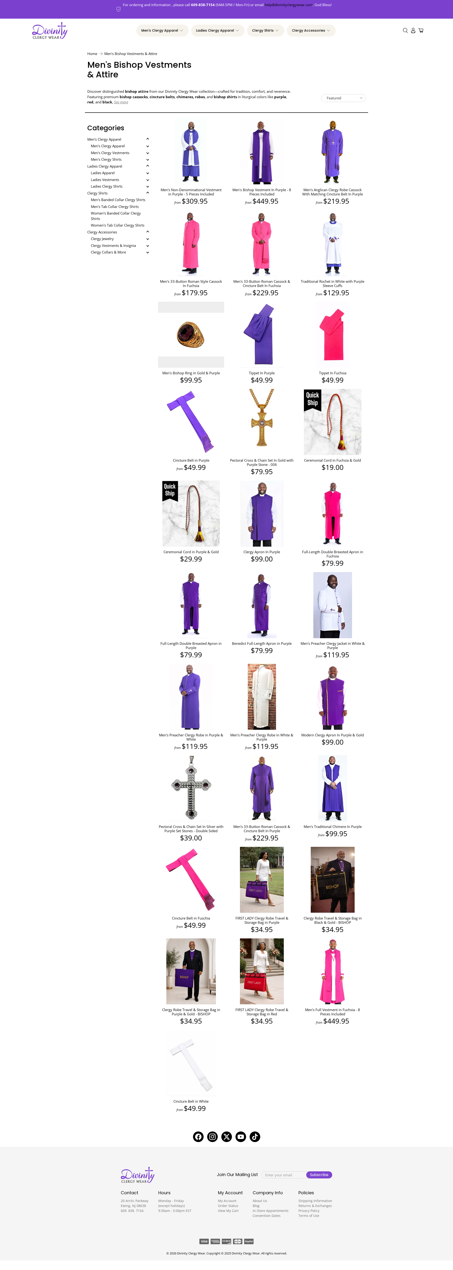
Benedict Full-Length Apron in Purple (262, 643)
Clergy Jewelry (102, 238)
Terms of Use (308, 1215)
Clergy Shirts (263, 30)
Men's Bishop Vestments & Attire (130, 53)
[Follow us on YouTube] (240, 1136)
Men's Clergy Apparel (159, 30)
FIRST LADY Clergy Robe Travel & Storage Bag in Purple (261, 920)
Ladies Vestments (105, 179)
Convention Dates (267, 1215)
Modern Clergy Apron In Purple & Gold (332, 735)
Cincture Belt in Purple (191, 460)
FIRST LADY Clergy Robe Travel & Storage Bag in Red (261, 1011)
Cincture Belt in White (191, 1101)
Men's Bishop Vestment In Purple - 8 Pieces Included (261, 191)
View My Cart (228, 1210)
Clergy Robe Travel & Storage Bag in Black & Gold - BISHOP (333, 920)
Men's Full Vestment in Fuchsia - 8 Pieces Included (332, 1011)
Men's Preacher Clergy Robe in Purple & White (191, 737)
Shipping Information (315, 1200)
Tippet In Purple (262, 373)
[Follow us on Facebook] (198, 1136)
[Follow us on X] (226, 1136)
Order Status (228, 1205)
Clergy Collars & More (108, 252)
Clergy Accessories (308, 30)
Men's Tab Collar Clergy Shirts (115, 206)
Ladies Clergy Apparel (215, 30)
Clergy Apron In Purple (261, 551)
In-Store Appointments (271, 1210)
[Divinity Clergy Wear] (49, 30)
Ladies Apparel (103, 172)
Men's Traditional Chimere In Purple (333, 826)
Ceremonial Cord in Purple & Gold (191, 551)
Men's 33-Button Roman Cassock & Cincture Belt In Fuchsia (261, 283)
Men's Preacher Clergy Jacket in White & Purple (333, 645)
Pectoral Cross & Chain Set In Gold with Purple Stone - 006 (262, 462)
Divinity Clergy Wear (191, 1253)
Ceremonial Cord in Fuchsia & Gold (332, 460)
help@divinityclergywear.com (289, 4)
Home (92, 53)
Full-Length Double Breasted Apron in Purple (191, 645)
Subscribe (319, 1174)
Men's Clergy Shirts (106, 159)
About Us (260, 1200)
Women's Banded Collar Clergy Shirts (116, 216)
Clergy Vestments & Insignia (113, 245)
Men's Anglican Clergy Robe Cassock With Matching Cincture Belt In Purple (332, 191)
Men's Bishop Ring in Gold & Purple (191, 373)
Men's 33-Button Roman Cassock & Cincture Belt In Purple (261, 828)
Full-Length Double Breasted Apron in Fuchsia (332, 553)
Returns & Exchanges (315, 1205)
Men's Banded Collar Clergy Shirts (118, 199)
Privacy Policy (308, 1210)
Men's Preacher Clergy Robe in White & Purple (261, 737)
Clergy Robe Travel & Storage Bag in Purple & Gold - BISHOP (191, 1011)
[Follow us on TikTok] (255, 1136)
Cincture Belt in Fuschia (191, 918)
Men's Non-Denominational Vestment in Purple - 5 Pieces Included (191, 191)
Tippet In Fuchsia (332, 373)
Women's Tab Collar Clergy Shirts (117, 225)
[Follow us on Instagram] (212, 1136)
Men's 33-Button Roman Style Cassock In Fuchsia (191, 283)
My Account (227, 1200)
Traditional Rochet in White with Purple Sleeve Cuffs (332, 283)
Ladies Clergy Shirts (106, 186)
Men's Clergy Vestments (110, 152)
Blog (256, 1205)
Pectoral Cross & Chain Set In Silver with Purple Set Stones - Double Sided (191, 828)
